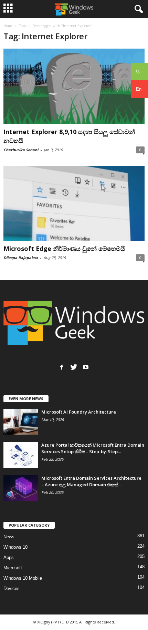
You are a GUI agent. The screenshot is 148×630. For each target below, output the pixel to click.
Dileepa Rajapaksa (20, 257)
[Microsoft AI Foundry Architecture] (20, 422)
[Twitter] (73, 367)
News (8, 536)
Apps (8, 557)
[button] (137, 9)
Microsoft (12, 567)
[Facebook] (61, 367)
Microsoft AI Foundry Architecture (78, 412)
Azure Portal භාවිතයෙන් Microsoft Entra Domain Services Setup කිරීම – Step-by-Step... (92, 448)
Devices (11, 588)
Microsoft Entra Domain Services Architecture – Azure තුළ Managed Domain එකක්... (91, 481)
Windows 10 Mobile (22, 578)
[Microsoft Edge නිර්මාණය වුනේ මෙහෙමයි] (74, 203)
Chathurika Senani (20, 149)
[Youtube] (85, 367)
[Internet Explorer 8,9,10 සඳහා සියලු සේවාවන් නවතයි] (74, 86)
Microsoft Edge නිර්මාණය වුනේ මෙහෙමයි (64, 248)
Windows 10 (15, 547)
